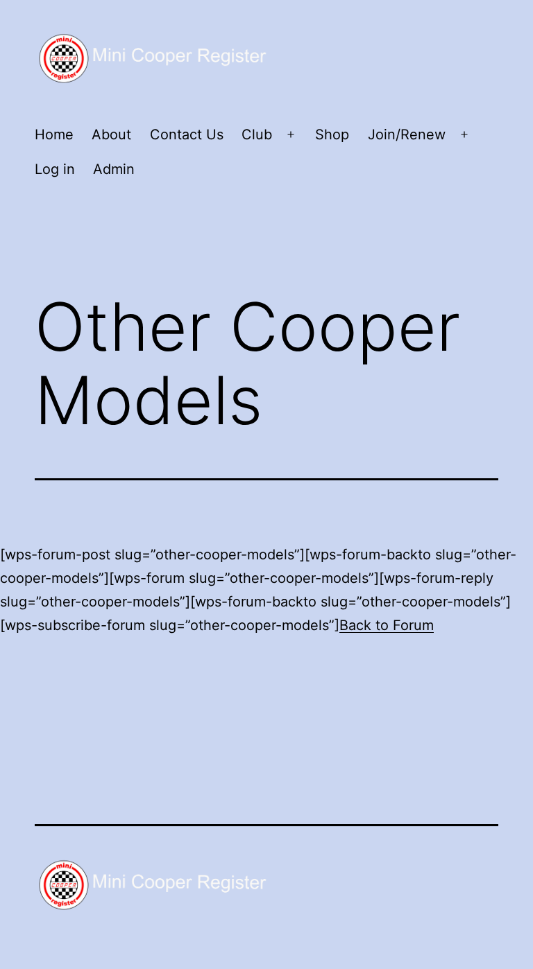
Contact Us (186, 134)
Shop (332, 134)
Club (257, 134)
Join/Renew (407, 134)
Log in (55, 169)
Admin (114, 169)
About (111, 134)
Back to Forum (386, 625)
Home (54, 134)
